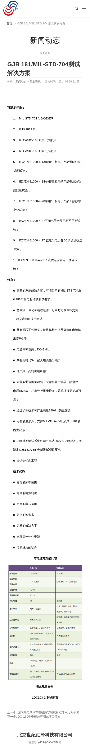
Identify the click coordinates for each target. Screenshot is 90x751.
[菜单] (83, 8)
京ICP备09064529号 (49, 742)
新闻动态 (20, 81)
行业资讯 (35, 81)
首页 (7, 23)
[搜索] (76, 8)
